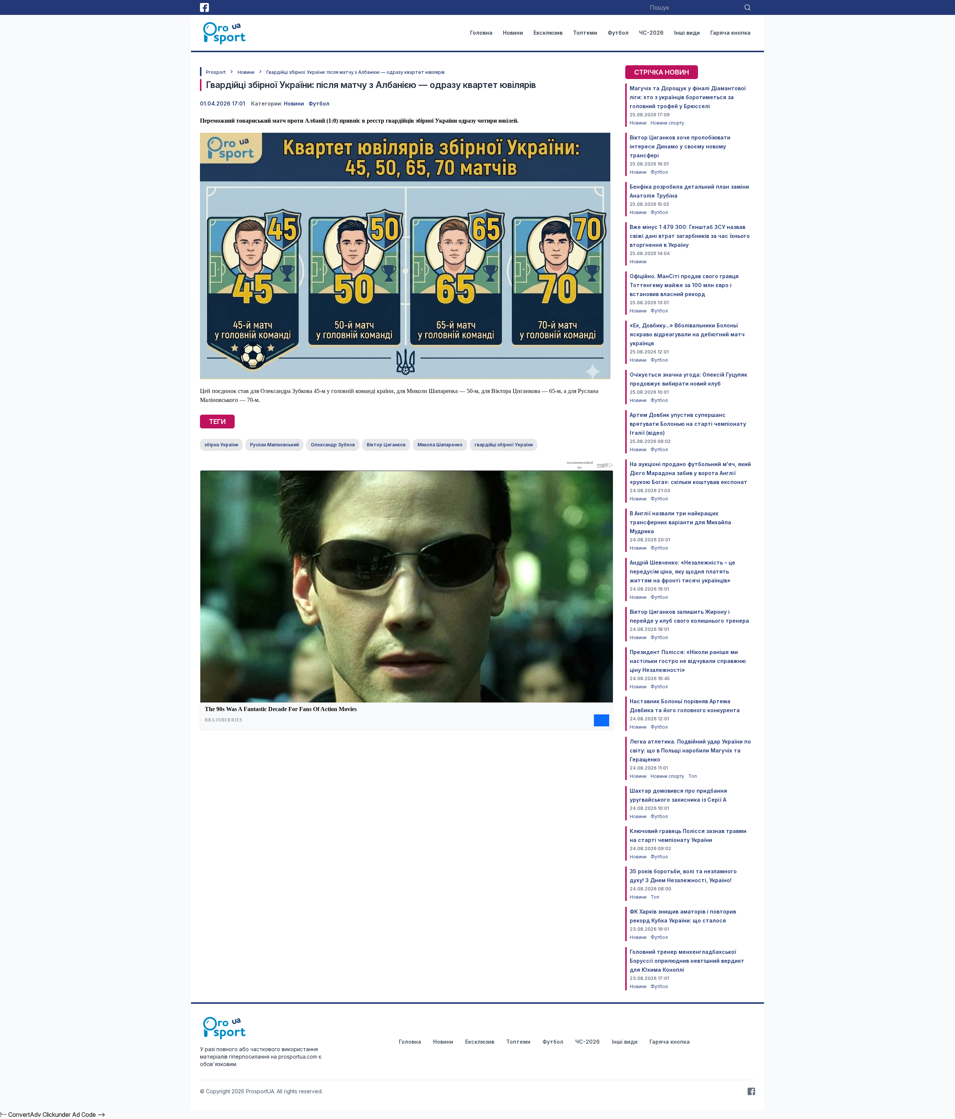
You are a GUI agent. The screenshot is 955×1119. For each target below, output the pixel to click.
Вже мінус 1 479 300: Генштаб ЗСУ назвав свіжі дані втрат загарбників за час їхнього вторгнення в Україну (690, 236)
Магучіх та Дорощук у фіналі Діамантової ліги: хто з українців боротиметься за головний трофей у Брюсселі (688, 97)
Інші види (687, 32)
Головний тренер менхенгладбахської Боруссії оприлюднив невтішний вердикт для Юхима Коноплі (687, 961)
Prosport (216, 72)
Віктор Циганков (386, 444)
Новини (513, 32)
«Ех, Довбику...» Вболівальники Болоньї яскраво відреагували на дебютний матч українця (687, 334)
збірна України (221, 444)
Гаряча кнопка (730, 32)
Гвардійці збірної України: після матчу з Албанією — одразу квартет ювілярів (355, 72)
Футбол (618, 32)
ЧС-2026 (651, 32)
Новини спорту (667, 123)
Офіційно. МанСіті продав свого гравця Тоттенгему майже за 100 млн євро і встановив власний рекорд (684, 285)
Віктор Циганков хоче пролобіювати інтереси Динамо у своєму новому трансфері (680, 146)
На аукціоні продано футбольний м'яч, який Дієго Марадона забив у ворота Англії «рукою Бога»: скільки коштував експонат (690, 473)
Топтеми (585, 32)
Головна (481, 32)
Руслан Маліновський (274, 444)
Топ (692, 776)
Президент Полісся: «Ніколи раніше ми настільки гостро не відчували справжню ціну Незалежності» (688, 661)
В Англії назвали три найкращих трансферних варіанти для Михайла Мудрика (680, 522)
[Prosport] (225, 33)
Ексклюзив (548, 32)
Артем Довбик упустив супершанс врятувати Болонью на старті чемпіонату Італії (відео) (688, 424)
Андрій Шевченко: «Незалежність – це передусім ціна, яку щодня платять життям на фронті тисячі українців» (682, 571)
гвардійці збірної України (504, 444)
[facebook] (204, 7)
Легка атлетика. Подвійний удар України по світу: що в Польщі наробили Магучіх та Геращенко (690, 750)
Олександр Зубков (333, 444)
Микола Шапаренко (440, 444)
